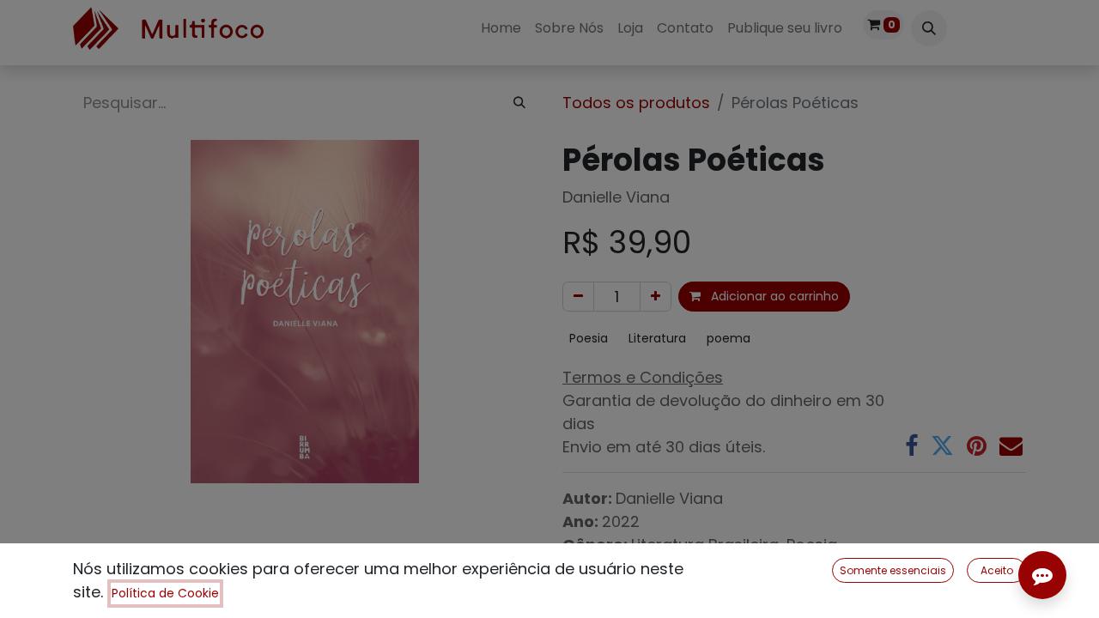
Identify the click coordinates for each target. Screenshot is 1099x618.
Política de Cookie (165, 593)
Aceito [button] (997, 570)
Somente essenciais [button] (893, 570)
